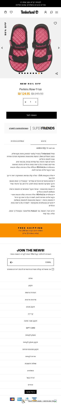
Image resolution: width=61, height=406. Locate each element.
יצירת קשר (31, 378)
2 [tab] (39, 73)
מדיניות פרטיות (30, 299)
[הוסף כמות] (25, 102)
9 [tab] (19, 73)
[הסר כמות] (36, 102)
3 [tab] (36, 73)
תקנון (30, 285)
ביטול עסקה (30, 392)
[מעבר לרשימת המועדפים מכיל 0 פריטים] (11, 12)
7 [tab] (25, 73)
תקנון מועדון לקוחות (30, 342)
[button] (51, 12)
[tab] (44, 141)
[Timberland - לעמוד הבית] (29, 12)
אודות (30, 278)
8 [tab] (22, 73)
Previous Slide (2, 48)
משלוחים (30, 370)
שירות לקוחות (30, 356)
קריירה (30, 314)
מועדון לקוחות (30, 335)
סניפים (30, 385)
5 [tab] (30, 73)
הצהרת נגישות (30, 292)
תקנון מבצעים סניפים (30, 349)
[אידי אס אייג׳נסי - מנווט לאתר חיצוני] (42, 402)
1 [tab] (41, 73)
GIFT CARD (30, 328)
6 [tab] (27, 73)
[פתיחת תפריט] (56, 12)
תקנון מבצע (30, 307)
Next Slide (59, 48)
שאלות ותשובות (30, 363)
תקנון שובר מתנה (30, 321)
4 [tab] (33, 73)
